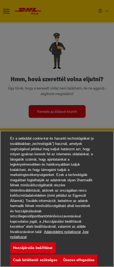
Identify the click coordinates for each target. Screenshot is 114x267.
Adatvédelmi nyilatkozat (62, 232)
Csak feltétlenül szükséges (35, 260)
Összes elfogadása (78, 260)
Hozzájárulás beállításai (33, 248)
